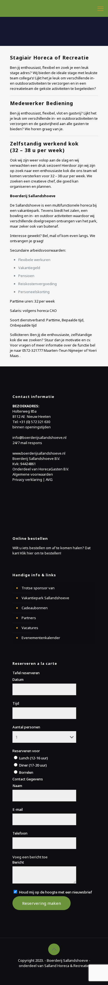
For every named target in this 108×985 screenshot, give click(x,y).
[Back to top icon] (54, 949)
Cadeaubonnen (35, 607)
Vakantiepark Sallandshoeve (45, 597)
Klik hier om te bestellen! (40, 553)
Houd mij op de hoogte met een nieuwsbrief (55, 892)
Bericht (18, 862)
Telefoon (19, 833)
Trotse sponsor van (38, 587)
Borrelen (25, 772)
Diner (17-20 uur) (32, 765)
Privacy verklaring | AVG (32, 479)
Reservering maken (41, 903)
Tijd (15, 703)
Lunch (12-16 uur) (33, 757)
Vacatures (30, 627)
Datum (18, 679)
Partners (29, 617)
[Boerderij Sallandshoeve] (56, 8)
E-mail (17, 809)
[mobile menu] (100, 8)
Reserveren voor (26, 750)
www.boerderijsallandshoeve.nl (38, 453)
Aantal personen (26, 727)
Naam (17, 785)
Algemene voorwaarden (32, 474)
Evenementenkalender (41, 637)
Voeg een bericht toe (30, 856)
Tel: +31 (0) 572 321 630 (31, 421)
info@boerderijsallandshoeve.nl (39, 437)
